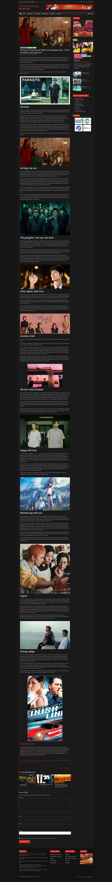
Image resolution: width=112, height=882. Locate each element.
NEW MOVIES (30, 13)
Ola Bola (76, 60)
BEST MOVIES (37, 13)
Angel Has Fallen (65, 768)
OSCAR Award (53, 860)
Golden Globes (53, 862)
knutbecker (84, 61)
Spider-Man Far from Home (40, 2)
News (24, 13)
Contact (59, 13)
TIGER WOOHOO (85, 73)
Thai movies (35, 453)
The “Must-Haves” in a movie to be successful (61, 785)
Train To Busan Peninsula (70, 856)
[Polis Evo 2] (77, 79)
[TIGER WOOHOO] (77, 72)
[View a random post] (91, 13)
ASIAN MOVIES (45, 13)
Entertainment (77, 54)
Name (20, 816)
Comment (21, 797)
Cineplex (52, 858)
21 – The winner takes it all (44, 784)
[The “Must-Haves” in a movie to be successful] (62, 775)
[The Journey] (77, 86)
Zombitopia (23, 784)
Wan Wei (29, 54)
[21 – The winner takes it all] (45, 775)
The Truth (67, 860)
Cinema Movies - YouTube (55, 856)
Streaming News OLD (78, 57)
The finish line (27, 743)
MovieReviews (29, 6)
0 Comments (35, 54)
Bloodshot (67, 862)
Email (20, 823)
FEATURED (84, 56)
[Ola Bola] (83, 42)
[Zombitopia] (27, 775)
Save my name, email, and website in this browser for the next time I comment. (38, 838)
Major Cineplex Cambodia (55, 854)
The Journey (84, 86)
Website (21, 830)
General (89, 56)
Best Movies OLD (77, 56)
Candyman (67, 854)
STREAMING (52, 13)
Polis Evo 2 (84, 79)
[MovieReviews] (20, 13)
